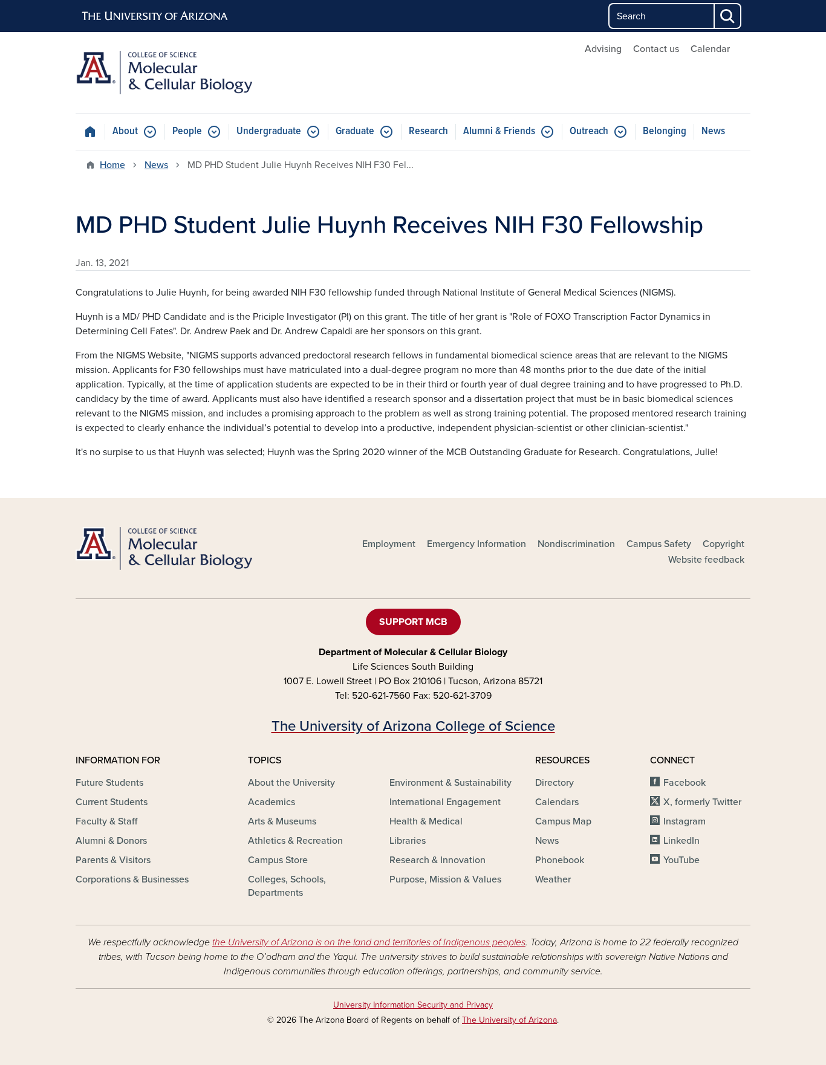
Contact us (656, 49)
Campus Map (563, 821)
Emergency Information (476, 544)
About (125, 131)
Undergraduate (268, 131)
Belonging (664, 131)
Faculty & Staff (106, 821)
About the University (291, 783)
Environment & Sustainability (450, 783)
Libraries (407, 841)
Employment (388, 544)
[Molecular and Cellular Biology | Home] (183, 72)
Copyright (723, 544)
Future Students (109, 783)
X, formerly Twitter (702, 802)
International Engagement (445, 802)
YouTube (681, 860)
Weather (553, 879)
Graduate (355, 131)
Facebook (684, 783)
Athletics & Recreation (295, 841)
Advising (603, 49)
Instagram (684, 821)
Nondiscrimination (576, 544)
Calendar (710, 49)
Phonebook (559, 860)
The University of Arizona (509, 1020)
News (713, 131)
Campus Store (278, 860)
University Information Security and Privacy (413, 1005)
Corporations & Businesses (132, 879)
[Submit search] (728, 16)
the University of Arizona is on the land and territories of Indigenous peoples (368, 942)
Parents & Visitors (113, 860)
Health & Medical (426, 821)
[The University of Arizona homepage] (155, 16)
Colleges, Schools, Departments (287, 886)
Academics (271, 802)
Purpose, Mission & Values (445, 879)
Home (112, 165)
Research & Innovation (437, 860)
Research (428, 131)
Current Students (112, 802)
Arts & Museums (282, 821)
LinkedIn (681, 841)
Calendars (557, 802)
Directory (554, 783)
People (187, 131)
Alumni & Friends (499, 131)
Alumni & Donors (111, 841)
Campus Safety (658, 544)
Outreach (589, 131)
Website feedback (706, 560)
